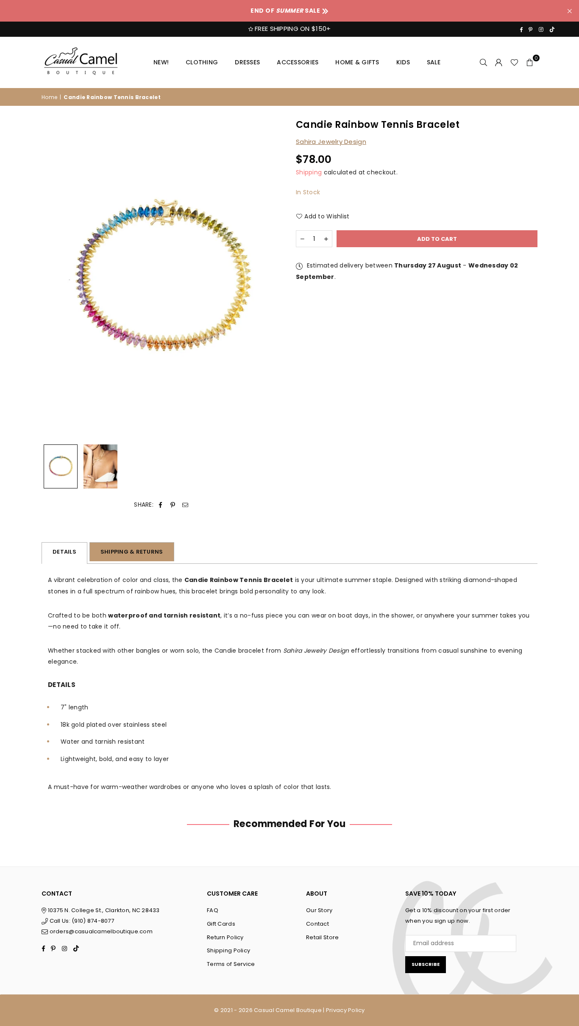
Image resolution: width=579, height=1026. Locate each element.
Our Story (319, 910)
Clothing (202, 62)
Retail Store (322, 937)
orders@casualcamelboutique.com (101, 931)
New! (161, 62)
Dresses (247, 62)
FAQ (212, 910)
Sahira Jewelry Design (331, 141)
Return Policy (225, 937)
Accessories (297, 62)
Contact (317, 924)
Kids (403, 62)
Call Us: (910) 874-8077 (81, 921)
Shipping (309, 172)
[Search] (483, 62)
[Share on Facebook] (160, 504)
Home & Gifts (357, 62)
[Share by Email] (185, 504)
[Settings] (499, 62)
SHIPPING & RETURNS (131, 552)
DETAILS (64, 552)
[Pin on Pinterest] (173, 504)
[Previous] (53, 279)
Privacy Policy (345, 1010)
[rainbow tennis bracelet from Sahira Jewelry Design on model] (100, 466)
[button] (529, 62)
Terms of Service (231, 964)
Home (49, 97)
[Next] (271, 279)
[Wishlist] (514, 62)
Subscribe (426, 964)
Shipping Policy (228, 950)
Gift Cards (221, 924)
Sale (433, 62)
